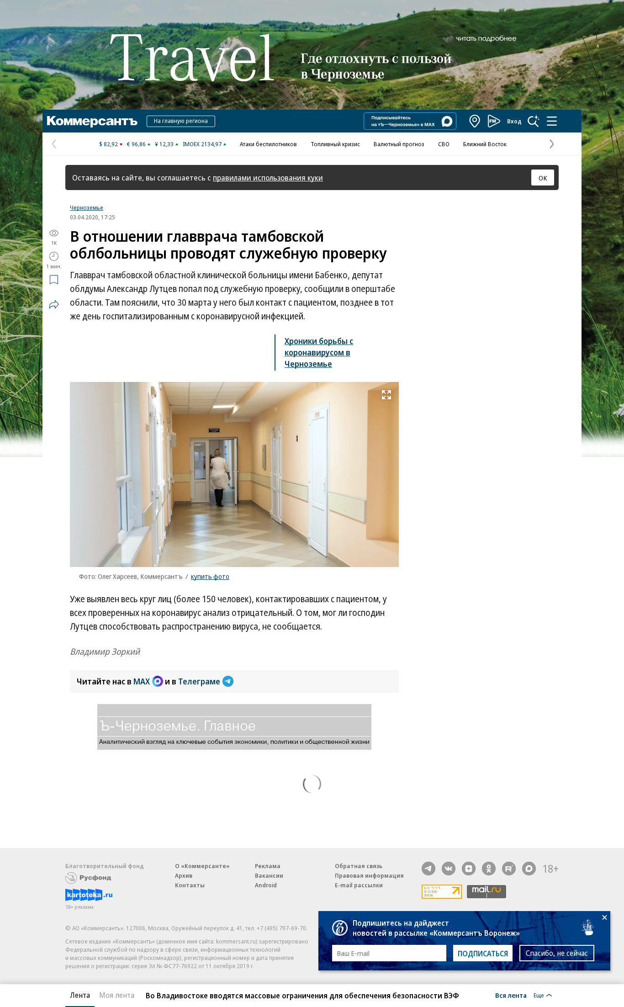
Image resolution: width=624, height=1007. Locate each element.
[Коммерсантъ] (92, 121)
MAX (141, 681)
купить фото (210, 576)
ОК (543, 177)
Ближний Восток (485, 144)
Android (266, 885)
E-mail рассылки (359, 885)
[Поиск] (533, 121)
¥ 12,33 (164, 144)
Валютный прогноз (399, 144)
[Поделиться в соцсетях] (53, 304)
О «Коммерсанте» (202, 866)
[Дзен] (469, 868)
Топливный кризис (335, 144)
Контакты (190, 885)
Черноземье (86, 207)
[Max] (529, 868)
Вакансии (269, 875)
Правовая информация (369, 875)
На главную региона (181, 121)
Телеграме (199, 681)
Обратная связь (358, 866)
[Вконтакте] (448, 868)
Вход (514, 121)
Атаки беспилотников (268, 144)
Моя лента (116, 995)
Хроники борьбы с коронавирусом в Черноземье (319, 352)
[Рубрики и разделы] (552, 121)
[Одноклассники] (489, 868)
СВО (443, 144)
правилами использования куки (268, 177)
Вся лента (511, 995)
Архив (183, 875)
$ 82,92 (108, 144)
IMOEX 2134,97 (202, 144)
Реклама (267, 866)
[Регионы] (475, 121)
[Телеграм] (428, 868)
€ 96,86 (136, 144)
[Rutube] (509, 868)
